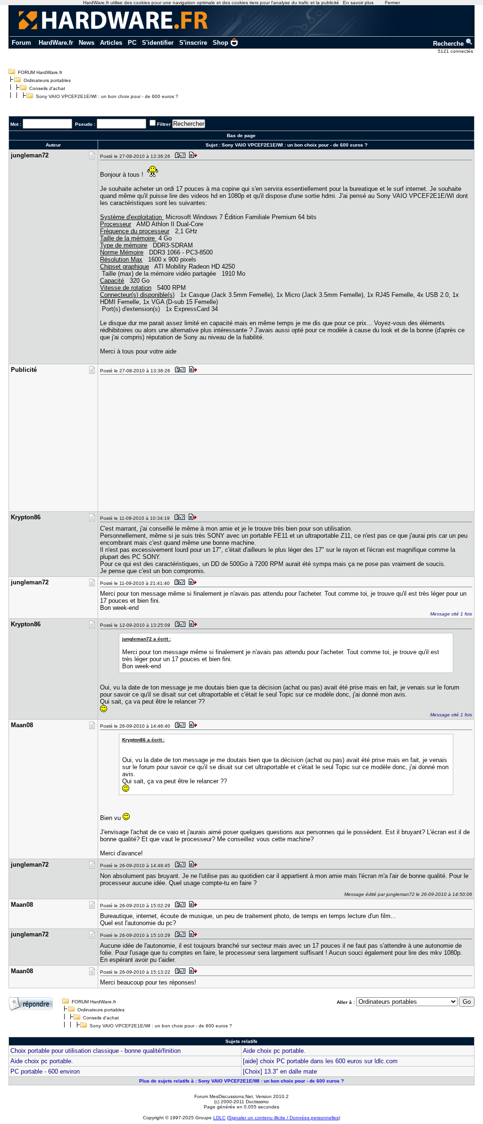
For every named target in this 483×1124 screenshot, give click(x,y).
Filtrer (164, 124)
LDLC (219, 1117)
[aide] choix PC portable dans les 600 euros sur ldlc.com (320, 1061)
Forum (21, 42)
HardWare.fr (56, 42)
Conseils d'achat (47, 88)
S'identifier (158, 42)
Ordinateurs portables (47, 80)
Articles (111, 42)
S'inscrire (193, 42)
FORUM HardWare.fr (40, 72)
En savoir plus (358, 2)
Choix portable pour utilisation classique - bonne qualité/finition (95, 1050)
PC (132, 42)
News (86, 42)
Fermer (392, 2)
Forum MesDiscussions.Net (223, 1096)
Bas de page (241, 135)
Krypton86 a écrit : (143, 739)
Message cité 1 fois (451, 613)
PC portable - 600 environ (45, 1071)
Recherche (449, 43)
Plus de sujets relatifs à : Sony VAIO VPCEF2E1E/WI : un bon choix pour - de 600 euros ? (241, 1080)
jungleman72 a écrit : (146, 638)
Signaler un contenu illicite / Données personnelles (283, 1117)
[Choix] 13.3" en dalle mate (280, 1071)
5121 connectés (456, 51)
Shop (220, 42)
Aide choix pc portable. (274, 1050)
